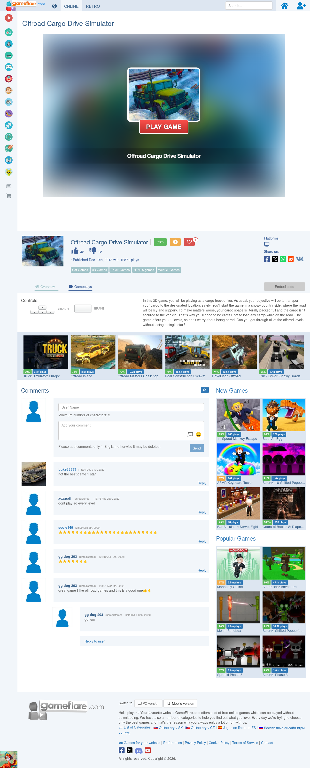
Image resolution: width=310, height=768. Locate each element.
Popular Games (236, 538)
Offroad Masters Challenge (138, 375)
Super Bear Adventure (280, 586)
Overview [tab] (47, 286)
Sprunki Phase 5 (229, 674)
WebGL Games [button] (169, 269)
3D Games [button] (99, 269)
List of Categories (137, 727)
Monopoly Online (230, 586)
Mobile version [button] (182, 703)
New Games (232, 390)
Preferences (173, 742)
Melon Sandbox (229, 630)
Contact (267, 742)
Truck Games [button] (120, 269)
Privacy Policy (195, 742)
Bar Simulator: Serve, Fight (237, 526)
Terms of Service (245, 742)
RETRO (94, 6)
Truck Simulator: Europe (41, 375)
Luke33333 (67, 469)
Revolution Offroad (226, 375)
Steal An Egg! (273, 438)
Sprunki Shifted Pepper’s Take (286, 630)
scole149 (65, 527)
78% (160, 242)
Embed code (284, 286)
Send (197, 448)
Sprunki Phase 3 (275, 674)
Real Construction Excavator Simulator (194, 375)
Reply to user (95, 641)
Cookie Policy (219, 742)
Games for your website (142, 742)
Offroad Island (81, 375)
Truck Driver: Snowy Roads (280, 375)
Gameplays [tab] (82, 286)
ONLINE (73, 6)
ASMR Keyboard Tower (235, 482)
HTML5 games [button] (144, 269)
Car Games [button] (80, 269)
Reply (202, 483)
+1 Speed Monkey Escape (237, 438)
